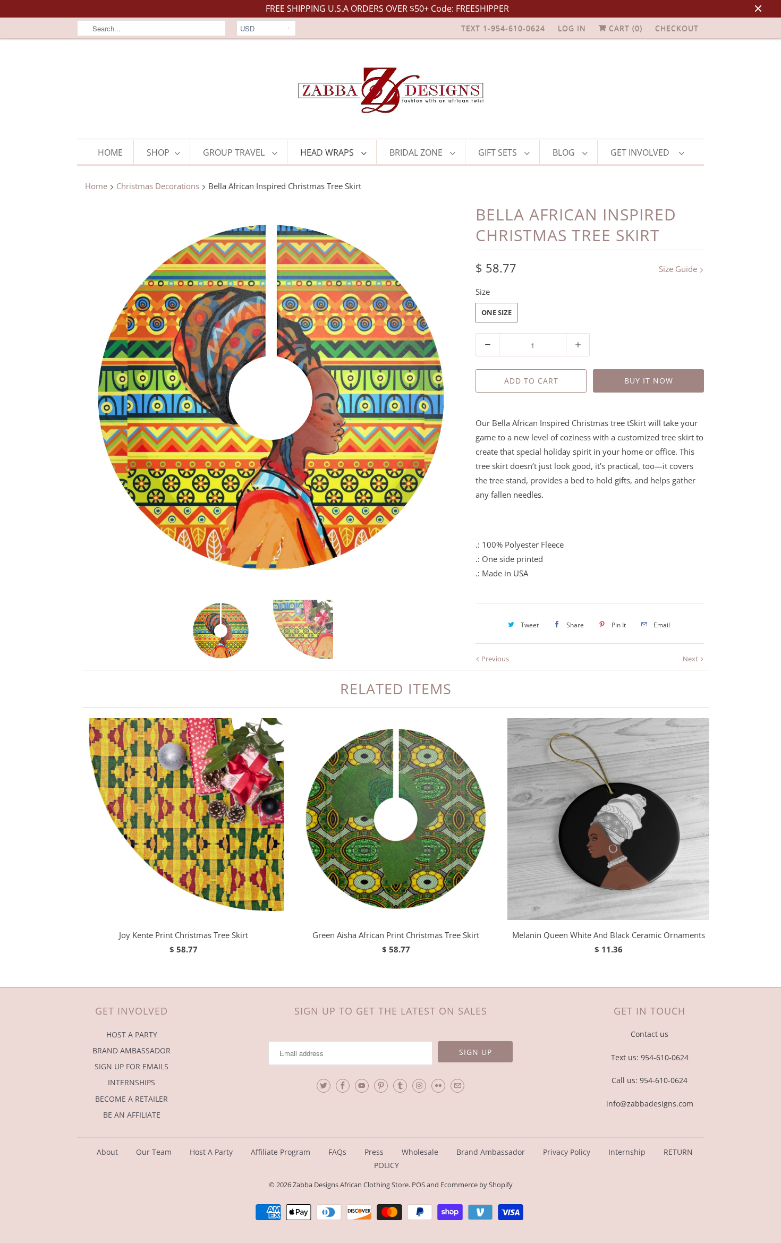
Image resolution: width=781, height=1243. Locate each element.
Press (374, 1152)
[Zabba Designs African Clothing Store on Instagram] (419, 1086)
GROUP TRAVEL (235, 152)
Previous (494, 658)
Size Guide (679, 268)
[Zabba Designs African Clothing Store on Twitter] (323, 1086)
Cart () (624, 28)
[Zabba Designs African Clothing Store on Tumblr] (400, 1086)
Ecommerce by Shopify (476, 1184)
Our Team (154, 1152)
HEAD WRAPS (328, 152)
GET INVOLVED (642, 152)
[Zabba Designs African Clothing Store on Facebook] (343, 1086)
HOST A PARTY (131, 1034)
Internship (627, 1152)
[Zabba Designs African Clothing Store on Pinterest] (381, 1086)
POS (418, 1184)
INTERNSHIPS (131, 1082)
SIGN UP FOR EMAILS (131, 1066)
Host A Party (211, 1152)
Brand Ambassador (490, 1152)
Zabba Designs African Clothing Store (351, 1184)
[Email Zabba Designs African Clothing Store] (457, 1086)
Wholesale (420, 1152)
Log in (572, 28)
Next (691, 658)
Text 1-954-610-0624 (503, 28)
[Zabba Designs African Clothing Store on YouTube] (362, 1086)
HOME (110, 152)
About (108, 1152)
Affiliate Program (280, 1152)
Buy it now (648, 381)
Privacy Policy (566, 1152)
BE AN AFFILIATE (131, 1115)
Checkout (677, 28)
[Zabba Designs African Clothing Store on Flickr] (438, 1086)
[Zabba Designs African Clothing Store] (390, 91)
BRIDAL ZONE (417, 152)
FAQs (337, 1152)
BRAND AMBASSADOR (131, 1050)
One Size (496, 312)
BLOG (565, 152)
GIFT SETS (498, 152)
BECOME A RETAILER (131, 1099)
